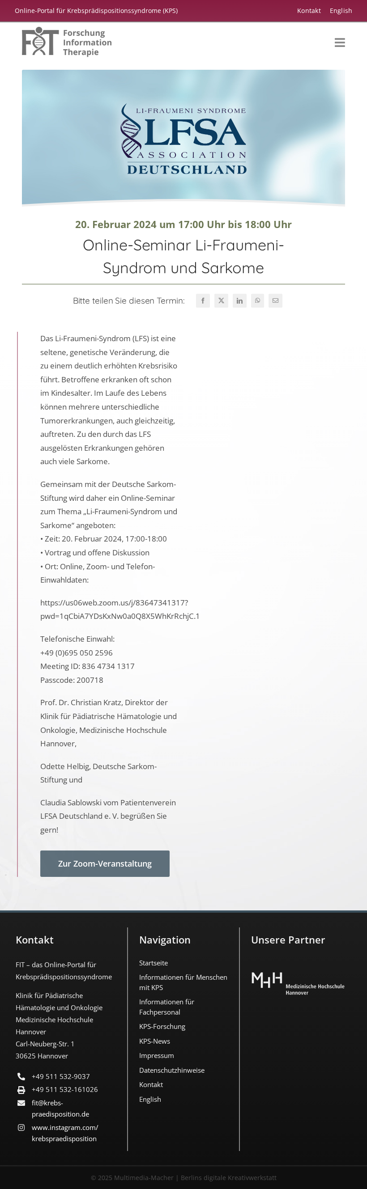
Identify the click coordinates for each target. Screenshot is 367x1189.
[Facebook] (203, 301)
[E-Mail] (275, 301)
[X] (221, 301)
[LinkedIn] (239, 301)
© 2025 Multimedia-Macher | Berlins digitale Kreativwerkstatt (184, 1177)
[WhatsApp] (257, 301)
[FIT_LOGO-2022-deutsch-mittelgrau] (66, 30)
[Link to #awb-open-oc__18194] (340, 42)
